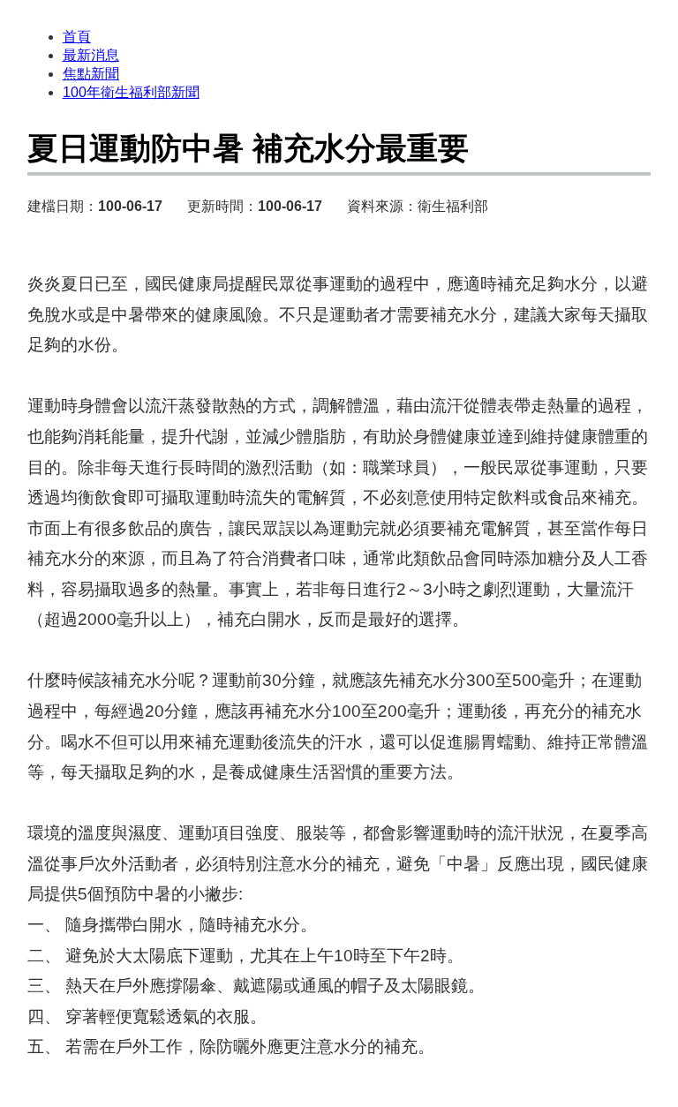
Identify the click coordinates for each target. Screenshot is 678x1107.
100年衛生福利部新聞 (131, 92)
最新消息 (91, 55)
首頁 (77, 36)
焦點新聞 (91, 73)
